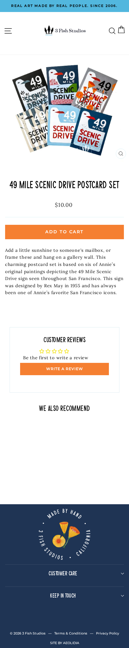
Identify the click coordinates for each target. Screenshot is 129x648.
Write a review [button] (64, 368)
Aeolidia (71, 643)
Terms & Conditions (70, 633)
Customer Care (63, 573)
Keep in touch (63, 595)
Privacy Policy (107, 633)
